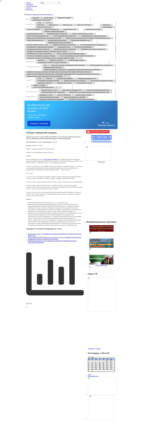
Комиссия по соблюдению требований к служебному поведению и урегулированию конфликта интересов (63, 74)
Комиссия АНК (67, 25)
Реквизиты (106, 25)
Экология (35, 18)
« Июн (89, 374)
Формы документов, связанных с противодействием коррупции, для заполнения (72, 70)
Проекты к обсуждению (65, 78)
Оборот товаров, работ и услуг (82, 34)
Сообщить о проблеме (39, 123)
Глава (39, 23)
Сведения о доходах (56, 60)
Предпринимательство (35, 34)
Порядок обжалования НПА (86, 78)
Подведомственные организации (64, 45)
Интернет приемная (64, 95)
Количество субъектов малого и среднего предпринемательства (88, 38)
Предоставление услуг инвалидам (53, 92)
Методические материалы (53, 67)
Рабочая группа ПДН (44, 27)
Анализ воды (48, 18)
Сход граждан (107, 27)
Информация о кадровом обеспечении (40, 47)
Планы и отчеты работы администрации (70, 54)
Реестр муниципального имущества (93, 45)
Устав (39, 78)
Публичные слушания (44, 83)
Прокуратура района (64, 18)
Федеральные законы (64, 83)
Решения (49, 78)
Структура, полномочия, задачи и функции (41, 56)
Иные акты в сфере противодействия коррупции (68, 65)
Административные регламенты (75, 81)
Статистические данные (35, 40)
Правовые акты (30, 80)
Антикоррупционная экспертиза (100, 65)
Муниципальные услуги (32, 91)
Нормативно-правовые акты (80, 40)
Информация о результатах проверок (39, 54)
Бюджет (28, 86)
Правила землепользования (54, 31)
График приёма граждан (76, 60)
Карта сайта (29, 9)
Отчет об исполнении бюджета (43, 87)
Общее (27, 19)
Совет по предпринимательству (38, 36)
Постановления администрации (102, 81)
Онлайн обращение (31, 6)
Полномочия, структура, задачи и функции (52, 62)
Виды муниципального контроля (59, 43)
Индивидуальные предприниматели (93, 36)
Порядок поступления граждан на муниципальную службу (47, 51)
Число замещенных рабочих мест (64, 36)
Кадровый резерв (64, 47)
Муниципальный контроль (57, 40)
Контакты (28, 8)
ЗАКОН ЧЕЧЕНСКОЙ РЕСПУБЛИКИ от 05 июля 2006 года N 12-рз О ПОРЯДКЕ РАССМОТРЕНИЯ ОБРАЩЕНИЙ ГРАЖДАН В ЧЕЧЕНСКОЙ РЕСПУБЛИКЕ (54, 238)
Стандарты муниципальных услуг (97, 90)
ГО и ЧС (48, 23)
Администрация (30, 24)
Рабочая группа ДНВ (84, 25)
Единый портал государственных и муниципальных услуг (89, 92)
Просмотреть (91, 348)
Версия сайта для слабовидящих (99, 131)
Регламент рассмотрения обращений (81, 99)
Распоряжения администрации (48, 81)
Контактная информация (83, 47)
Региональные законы (84, 83)
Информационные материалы (57, 34)
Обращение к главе (46, 95)
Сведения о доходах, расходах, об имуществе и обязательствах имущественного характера (58, 72)
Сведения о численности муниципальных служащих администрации (50, 58)
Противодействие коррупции (33, 66)
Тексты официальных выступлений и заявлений (77, 56)
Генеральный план (69, 29)
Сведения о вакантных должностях (93, 49)
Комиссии (40, 25)
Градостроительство (51, 29)
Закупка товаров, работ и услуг (37, 45)
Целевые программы (93, 29)
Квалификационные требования (65, 49)
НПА (45, 65)
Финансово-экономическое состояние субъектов (44, 38)
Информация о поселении (41, 20)
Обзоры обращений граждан (49, 97)
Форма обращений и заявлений (74, 97)
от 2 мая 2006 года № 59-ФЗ (50, 159)
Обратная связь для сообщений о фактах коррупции (45, 76)
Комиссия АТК (53, 25)
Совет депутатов (30, 61)
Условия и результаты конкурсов (38, 49)
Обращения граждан (31, 96)
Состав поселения (33, 29)
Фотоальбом (29, 4)
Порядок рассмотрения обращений (52, 99)
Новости (28, 2)
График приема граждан (83, 95)
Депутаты (41, 60)
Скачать (98, 348)
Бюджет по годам (39, 85)
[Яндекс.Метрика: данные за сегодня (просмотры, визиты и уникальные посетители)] (93, 376)
